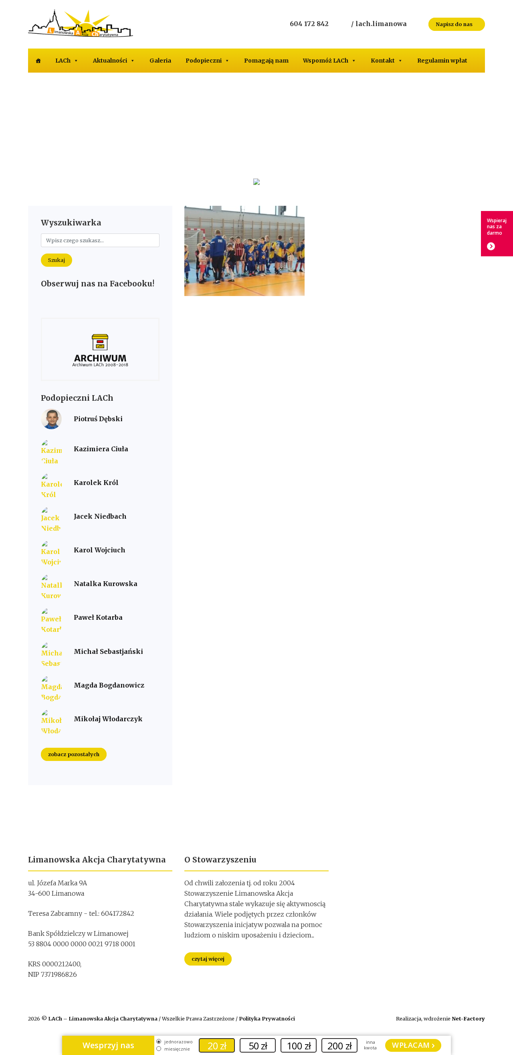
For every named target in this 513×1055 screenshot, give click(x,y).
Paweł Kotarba (98, 617)
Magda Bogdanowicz (109, 685)
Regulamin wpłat (442, 60)
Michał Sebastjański (108, 651)
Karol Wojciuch (99, 550)
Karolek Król (96, 483)
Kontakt (383, 60)
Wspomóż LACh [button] (325, 60)
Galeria (160, 60)
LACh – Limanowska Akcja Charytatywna (103, 1018)
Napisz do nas (455, 24)
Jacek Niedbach (100, 516)
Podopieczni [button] (204, 60)
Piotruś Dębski (98, 419)
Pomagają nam (266, 60)
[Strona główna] (38, 61)
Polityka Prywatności (267, 1018)
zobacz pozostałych (73, 754)
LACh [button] (63, 60)
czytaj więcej (208, 959)
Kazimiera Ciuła (101, 449)
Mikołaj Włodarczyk (108, 719)
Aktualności (110, 60)
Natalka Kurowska (105, 584)
